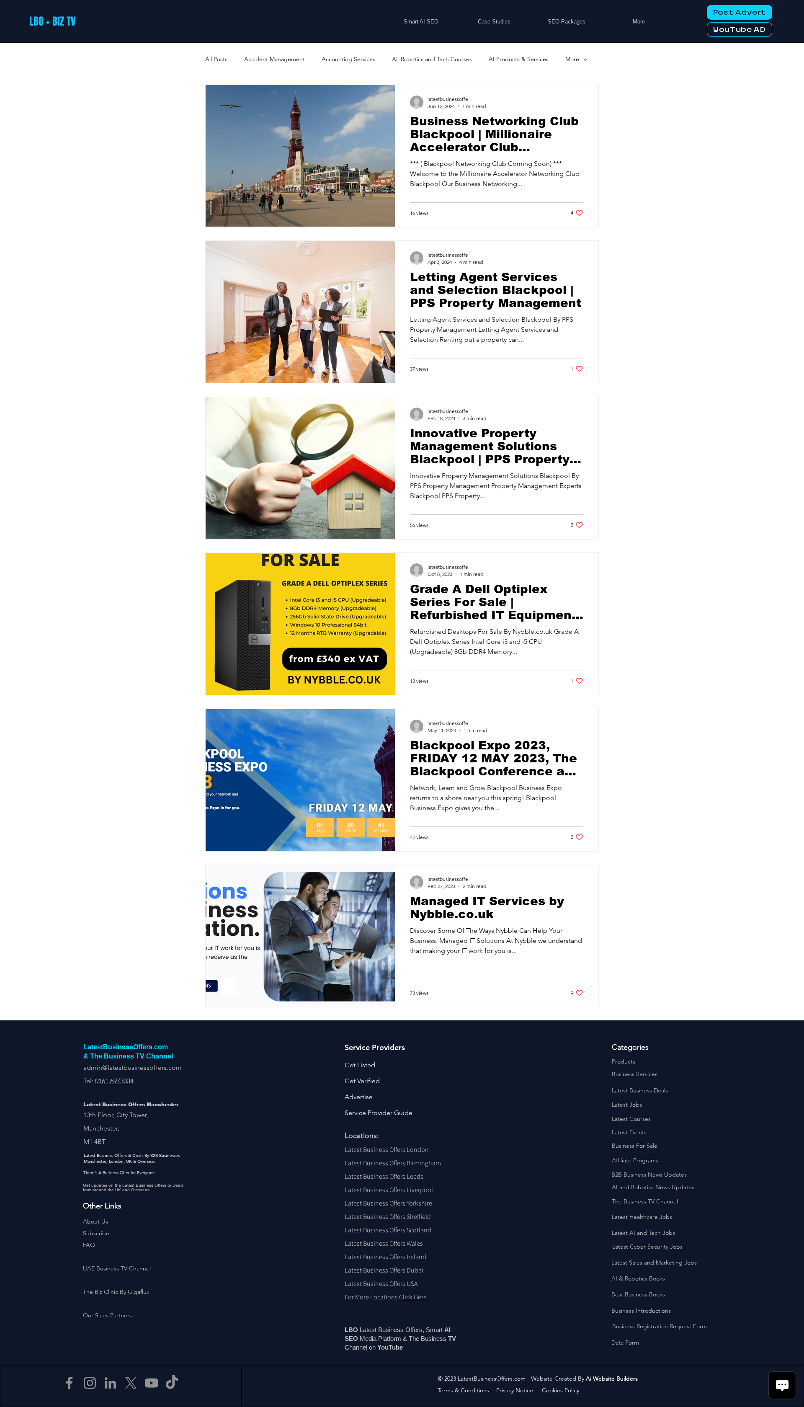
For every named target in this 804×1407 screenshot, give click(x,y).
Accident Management (274, 59)
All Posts (216, 59)
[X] (131, 1383)
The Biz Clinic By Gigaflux (116, 1292)
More (572, 59)
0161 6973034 (114, 1081)
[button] (96, 1233)
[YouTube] (151, 1383)
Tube (397, 1347)
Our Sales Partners (107, 1315)
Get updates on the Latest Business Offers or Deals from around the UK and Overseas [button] (133, 1187)
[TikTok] (172, 1383)
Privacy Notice (514, 1390)
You (383, 1347)
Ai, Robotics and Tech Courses (432, 59)
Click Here (413, 1297)
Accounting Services (348, 59)
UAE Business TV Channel (117, 1268)
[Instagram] (90, 1383)
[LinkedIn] (110, 1383)
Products (623, 1061)
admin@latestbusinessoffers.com (132, 1067)
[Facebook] (69, 1383)
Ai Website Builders (612, 1378)
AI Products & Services (519, 59)
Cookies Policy (560, 1390)
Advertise (359, 1097)
